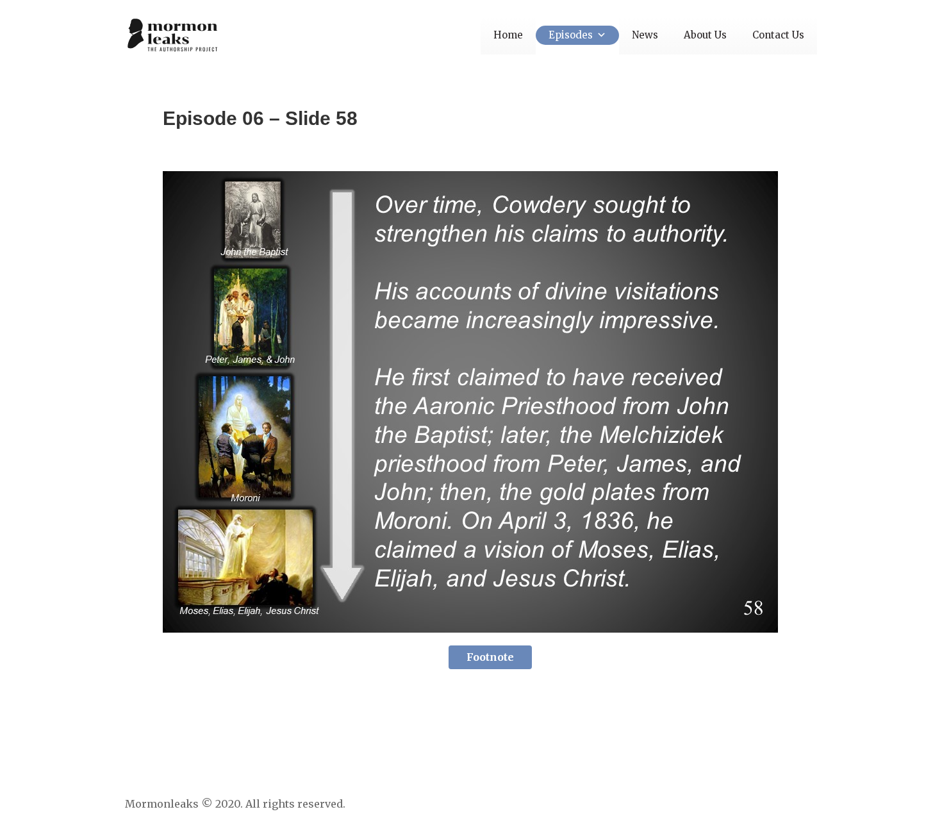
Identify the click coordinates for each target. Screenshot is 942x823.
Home (508, 35)
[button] (599, 35)
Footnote (490, 657)
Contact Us (778, 35)
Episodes (571, 35)
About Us (705, 35)
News (645, 35)
